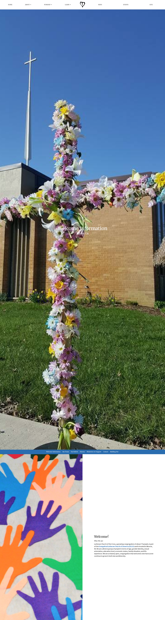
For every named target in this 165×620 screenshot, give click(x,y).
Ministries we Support (94, 452)
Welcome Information (53, 452)
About (27, 4)
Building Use (114, 452)
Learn (67, 4)
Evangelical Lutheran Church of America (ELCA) (116, 546)
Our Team (65, 452)
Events (125, 4)
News (100, 4)
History (82, 452)
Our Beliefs (74, 452)
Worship (47, 4)
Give (151, 4)
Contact (105, 452)
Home (10, 4)
